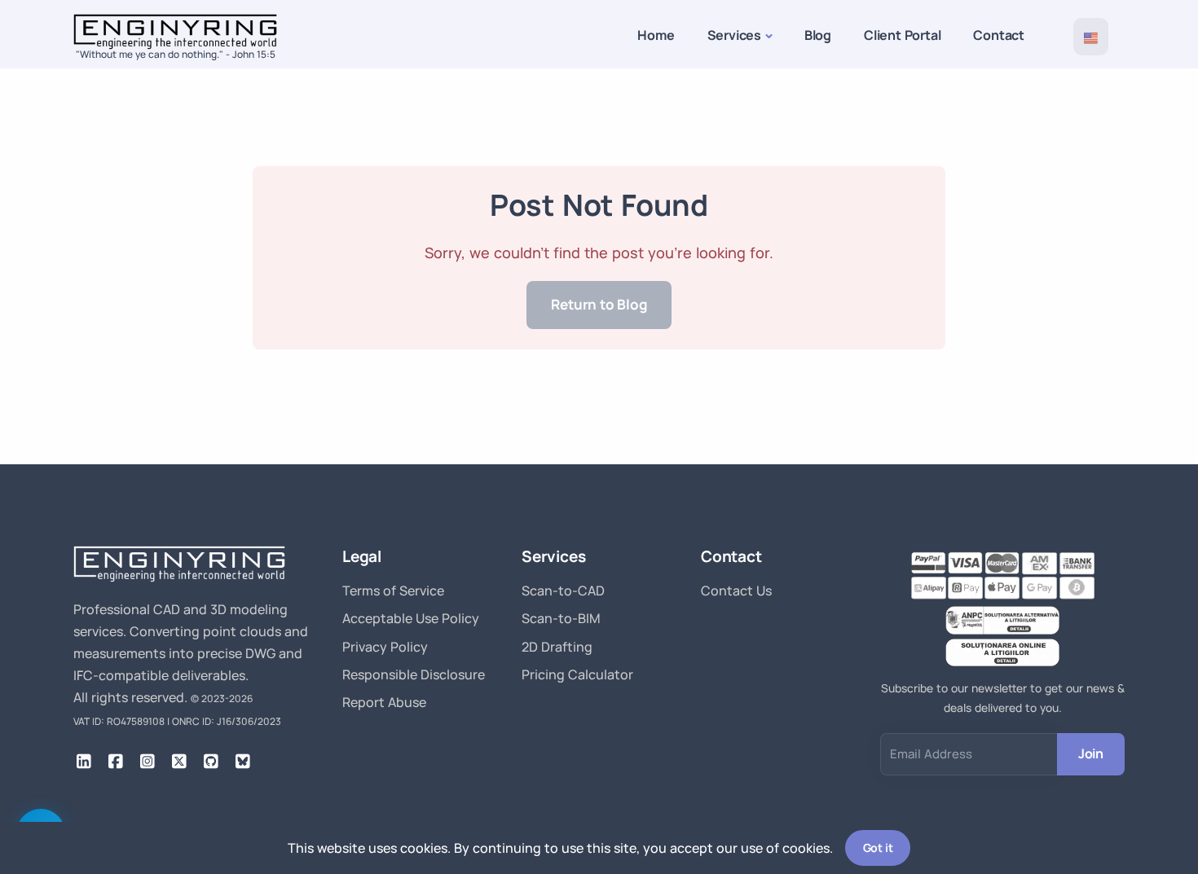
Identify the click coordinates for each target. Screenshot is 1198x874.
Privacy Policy (385, 647)
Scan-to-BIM (561, 618)
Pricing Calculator (577, 674)
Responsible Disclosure (413, 674)
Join (1090, 753)
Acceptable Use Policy (410, 618)
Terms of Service (393, 591)
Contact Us (736, 591)
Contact (998, 35)
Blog (817, 35)
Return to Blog (598, 304)
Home (655, 35)
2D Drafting (557, 647)
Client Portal (902, 35)
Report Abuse (384, 702)
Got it (878, 847)
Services (734, 35)
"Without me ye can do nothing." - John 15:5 (175, 54)
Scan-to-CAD (563, 591)
